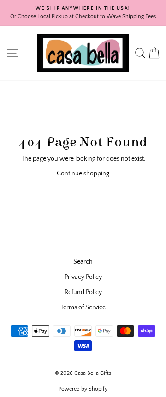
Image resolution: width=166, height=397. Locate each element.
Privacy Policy (83, 277)
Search (83, 261)
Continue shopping (83, 173)
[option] (83, 13)
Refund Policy (83, 292)
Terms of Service (83, 307)
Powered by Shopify (83, 389)
